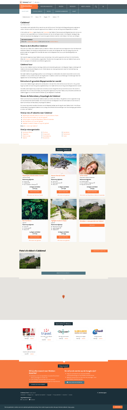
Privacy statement (57, 395)
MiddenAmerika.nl (26, 17)
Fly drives (45, 132)
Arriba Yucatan (84, 175)
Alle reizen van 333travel (63, 195)
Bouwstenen (46, 138)
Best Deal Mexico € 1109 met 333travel (33, 121)
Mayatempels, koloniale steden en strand (33, 175)
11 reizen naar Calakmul (32, 41)
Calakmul (54, 17)
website (32, 338)
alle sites (37, 2)
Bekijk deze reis (34, 192)
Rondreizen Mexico (27, 132)
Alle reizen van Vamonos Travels (35, 195)
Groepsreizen (46, 134)
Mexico (37, 17)
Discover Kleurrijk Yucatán (58, 175)
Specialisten (66, 132)
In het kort (25, 11)
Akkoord (117, 407)
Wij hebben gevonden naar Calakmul (91, 221)
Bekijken (92, 225)
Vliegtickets (26, 134)
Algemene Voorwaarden (40, 395)
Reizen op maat (26, 136)
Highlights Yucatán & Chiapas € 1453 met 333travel (36, 123)
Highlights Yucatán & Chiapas (58, 221)
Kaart (74, 11)
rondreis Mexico (54, 41)
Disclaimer (65, 395)
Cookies (70, 395)
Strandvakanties (47, 136)
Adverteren (23, 395)
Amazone (28, 59)
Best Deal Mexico (26, 221)
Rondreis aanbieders (61, 11)
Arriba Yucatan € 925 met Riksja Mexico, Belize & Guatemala (38, 119)
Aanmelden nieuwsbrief (38, 384)
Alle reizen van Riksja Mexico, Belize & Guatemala (92, 195)
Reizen (49, 11)
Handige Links (30, 395)
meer (26, 338)
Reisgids (45, 17)
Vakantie (25, 138)
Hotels (65, 136)
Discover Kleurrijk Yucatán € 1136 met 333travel (35, 117)
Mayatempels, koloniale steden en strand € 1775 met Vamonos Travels (40, 115)
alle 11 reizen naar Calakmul (30, 126)
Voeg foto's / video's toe (99, 251)
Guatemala (46, 32)
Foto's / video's (37, 11)
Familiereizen (66, 134)
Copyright (49, 395)
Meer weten (71, 407)
